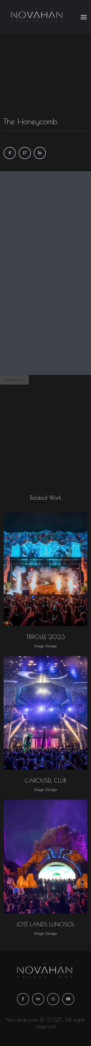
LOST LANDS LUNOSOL (45, 924)
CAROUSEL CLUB (45, 780)
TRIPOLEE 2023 (45, 636)
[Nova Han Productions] (37, 17)
